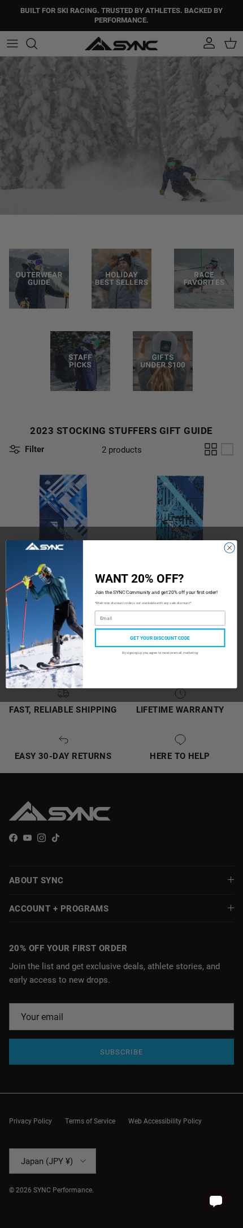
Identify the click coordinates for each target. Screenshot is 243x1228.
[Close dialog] (229, 548)
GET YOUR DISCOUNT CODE (160, 637)
